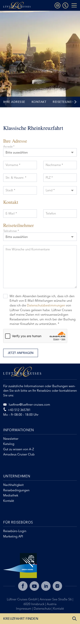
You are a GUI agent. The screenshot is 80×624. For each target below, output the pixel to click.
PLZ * (49, 177)
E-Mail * (11, 213)
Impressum (24, 608)
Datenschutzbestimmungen (46, 305)
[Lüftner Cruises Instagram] (57, 586)
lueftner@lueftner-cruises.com (29, 404)
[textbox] (60, 187)
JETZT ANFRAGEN (20, 353)
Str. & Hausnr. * (16, 177)
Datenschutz (43, 608)
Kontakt (39, 102)
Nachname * (54, 164)
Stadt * (10, 190)
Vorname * (13, 164)
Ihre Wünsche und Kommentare (28, 249)
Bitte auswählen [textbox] (17, 152)
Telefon (51, 213)
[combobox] (40, 152)
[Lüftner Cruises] (40, 373)
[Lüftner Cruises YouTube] (34, 586)
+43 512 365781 (19, 410)
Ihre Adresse (14, 102)
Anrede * (9, 146)
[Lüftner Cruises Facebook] (23, 586)
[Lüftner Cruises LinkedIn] (46, 586)
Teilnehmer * (11, 231)
